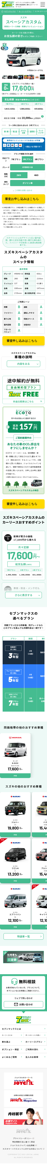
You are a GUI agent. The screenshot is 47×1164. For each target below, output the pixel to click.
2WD (19, 175)
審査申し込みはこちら (22, 340)
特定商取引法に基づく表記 (23, 1142)
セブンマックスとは (11, 1028)
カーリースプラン (25, 11)
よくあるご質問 (9, 1056)
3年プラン (39, 159)
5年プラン (27, 159)
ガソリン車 (28, 182)
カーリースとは (7, 1035)
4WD (36, 175)
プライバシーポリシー (22, 1138)
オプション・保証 (10, 1049)
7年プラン (16, 159)
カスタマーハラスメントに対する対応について (22, 1149)
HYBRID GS (27, 167)
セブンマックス (10, 11)
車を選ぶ (6, 1041)
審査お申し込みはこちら (22, 199)
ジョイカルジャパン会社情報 (22, 1145)
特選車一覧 (23, 936)
